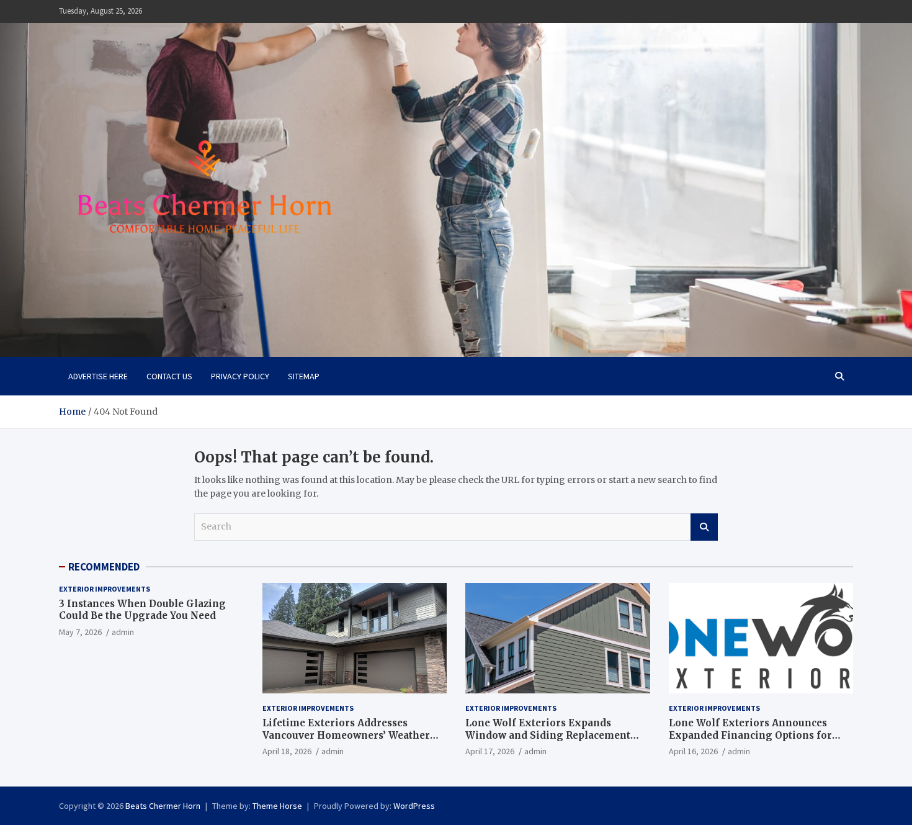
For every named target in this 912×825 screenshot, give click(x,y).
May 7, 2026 (80, 632)
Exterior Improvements (104, 588)
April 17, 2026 (489, 751)
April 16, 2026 (693, 751)
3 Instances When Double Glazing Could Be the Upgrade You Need (142, 610)
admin (123, 632)
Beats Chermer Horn (162, 805)
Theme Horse (277, 805)
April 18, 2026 (286, 751)
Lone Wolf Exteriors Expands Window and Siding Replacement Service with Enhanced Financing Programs (548, 741)
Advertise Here (98, 376)
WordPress (414, 805)
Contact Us (169, 376)
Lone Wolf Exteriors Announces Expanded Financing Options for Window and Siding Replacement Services (751, 741)
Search (704, 527)
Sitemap (304, 376)
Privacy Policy (240, 376)
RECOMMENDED (104, 567)
